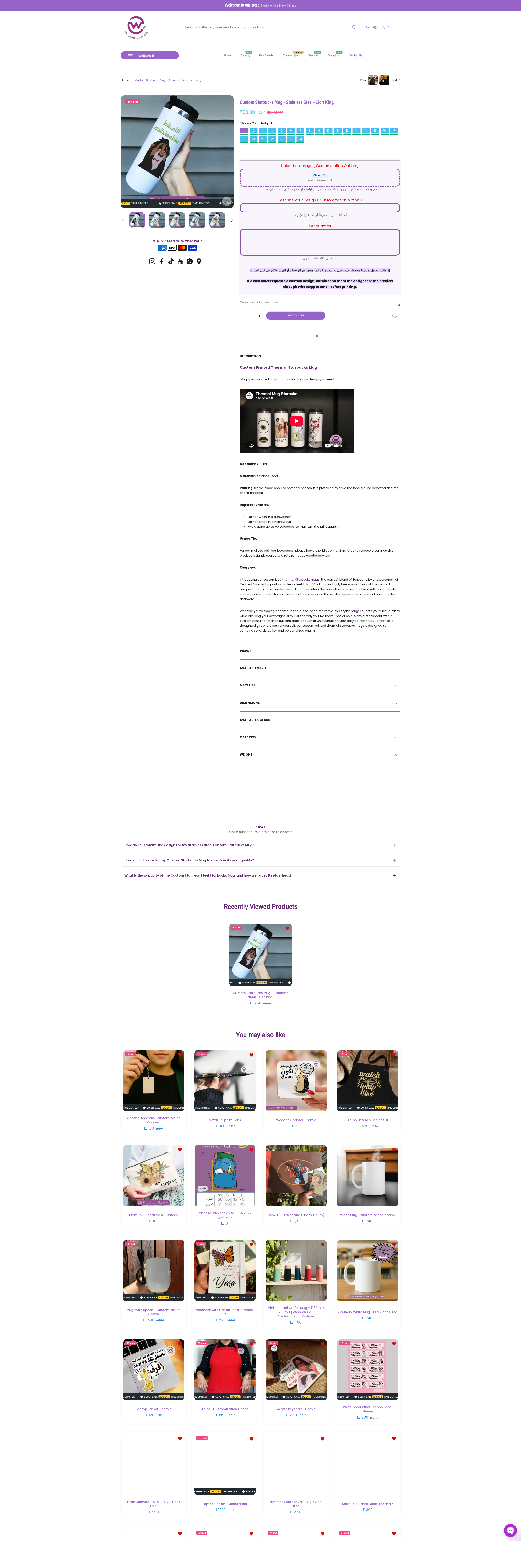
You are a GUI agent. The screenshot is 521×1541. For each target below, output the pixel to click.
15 (375, 131)
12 (347, 131)
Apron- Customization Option (224, 1409)
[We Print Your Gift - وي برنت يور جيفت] (136, 27)
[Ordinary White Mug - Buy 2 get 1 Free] (367, 1270)
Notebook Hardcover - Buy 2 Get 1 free (296, 1504)
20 (263, 139)
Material (247, 685)
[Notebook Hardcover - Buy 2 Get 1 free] (296, 1464)
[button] (375, 27)
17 (394, 131)
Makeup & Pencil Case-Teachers (367, 1504)
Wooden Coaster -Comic (296, 1120)
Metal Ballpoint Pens (225, 1120)
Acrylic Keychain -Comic (296, 1409)
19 (253, 139)
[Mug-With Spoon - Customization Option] (153, 1270)
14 (365, 131)
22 (281, 139)
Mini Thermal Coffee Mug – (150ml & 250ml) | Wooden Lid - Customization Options (296, 1312)
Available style (253, 668)
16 (384, 131)
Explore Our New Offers (278, 5)
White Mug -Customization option (367, 1215)
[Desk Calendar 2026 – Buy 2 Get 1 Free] (153, 1464)
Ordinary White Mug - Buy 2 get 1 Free (367, 1312)
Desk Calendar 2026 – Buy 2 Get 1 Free (153, 1504)
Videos (245, 651)
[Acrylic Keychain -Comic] (296, 1369)
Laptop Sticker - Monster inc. (224, 1504)
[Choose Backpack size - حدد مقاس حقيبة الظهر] (225, 1175)
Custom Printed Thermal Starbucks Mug (278, 367)
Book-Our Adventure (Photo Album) (296, 1215)
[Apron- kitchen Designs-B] (367, 1080)
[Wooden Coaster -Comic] (296, 1080)
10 (328, 131)
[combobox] (272, 27)
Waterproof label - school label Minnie (367, 1409)
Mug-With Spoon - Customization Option (154, 1312)
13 (356, 131)
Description (250, 356)
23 (291, 139)
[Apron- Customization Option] (225, 1369)
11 (338, 131)
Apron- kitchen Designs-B (367, 1120)
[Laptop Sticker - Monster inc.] (225, 1464)
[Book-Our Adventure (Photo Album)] (296, 1175)
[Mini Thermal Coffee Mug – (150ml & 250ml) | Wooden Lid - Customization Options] (296, 1270)
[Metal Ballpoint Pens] (225, 1080)
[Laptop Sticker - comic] (153, 1369)
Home (125, 80)
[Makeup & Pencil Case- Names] (153, 1175)
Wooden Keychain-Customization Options (153, 1120)
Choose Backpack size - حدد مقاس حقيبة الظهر (225, 1215)
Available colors (255, 720)
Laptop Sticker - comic (153, 1409)
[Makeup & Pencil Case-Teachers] (367, 1464)
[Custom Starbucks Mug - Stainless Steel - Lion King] (260, 955)
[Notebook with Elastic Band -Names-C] (225, 1270)
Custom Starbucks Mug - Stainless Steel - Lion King (260, 995)
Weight (246, 754)
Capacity (248, 737)
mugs (355, 611)
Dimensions (250, 703)
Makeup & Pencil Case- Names (153, 1215)
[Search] (354, 27)
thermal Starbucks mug (300, 579)
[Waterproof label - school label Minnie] (367, 1369)
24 (300, 139)
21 (272, 139)
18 (244, 139)
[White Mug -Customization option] (367, 1175)
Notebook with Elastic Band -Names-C (224, 1312)
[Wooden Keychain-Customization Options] (153, 1080)
